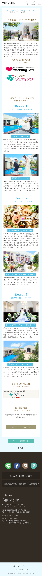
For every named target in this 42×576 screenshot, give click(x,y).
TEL (27, 4)
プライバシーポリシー (21, 569)
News (30, 566)
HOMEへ (21, 448)
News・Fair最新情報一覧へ (21, 441)
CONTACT (33, 4)
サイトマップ (15, 566)
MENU (39, 4)
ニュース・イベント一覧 (27, 10)
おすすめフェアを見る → (21, 427)
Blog (24, 566)
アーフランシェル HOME (12, 10)
